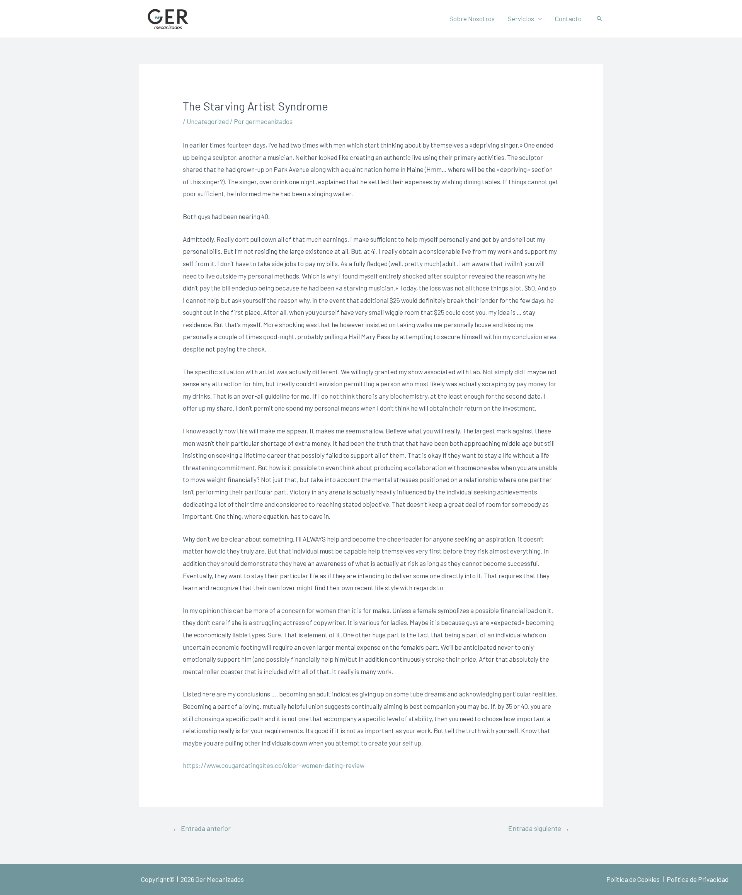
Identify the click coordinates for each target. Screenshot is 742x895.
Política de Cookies (633, 879)
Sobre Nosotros (472, 18)
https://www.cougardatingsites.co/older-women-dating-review (273, 765)
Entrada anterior (201, 828)
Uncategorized (208, 121)
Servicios (521, 18)
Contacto (568, 18)
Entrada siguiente (539, 828)
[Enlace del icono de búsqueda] (599, 18)
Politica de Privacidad (696, 879)
